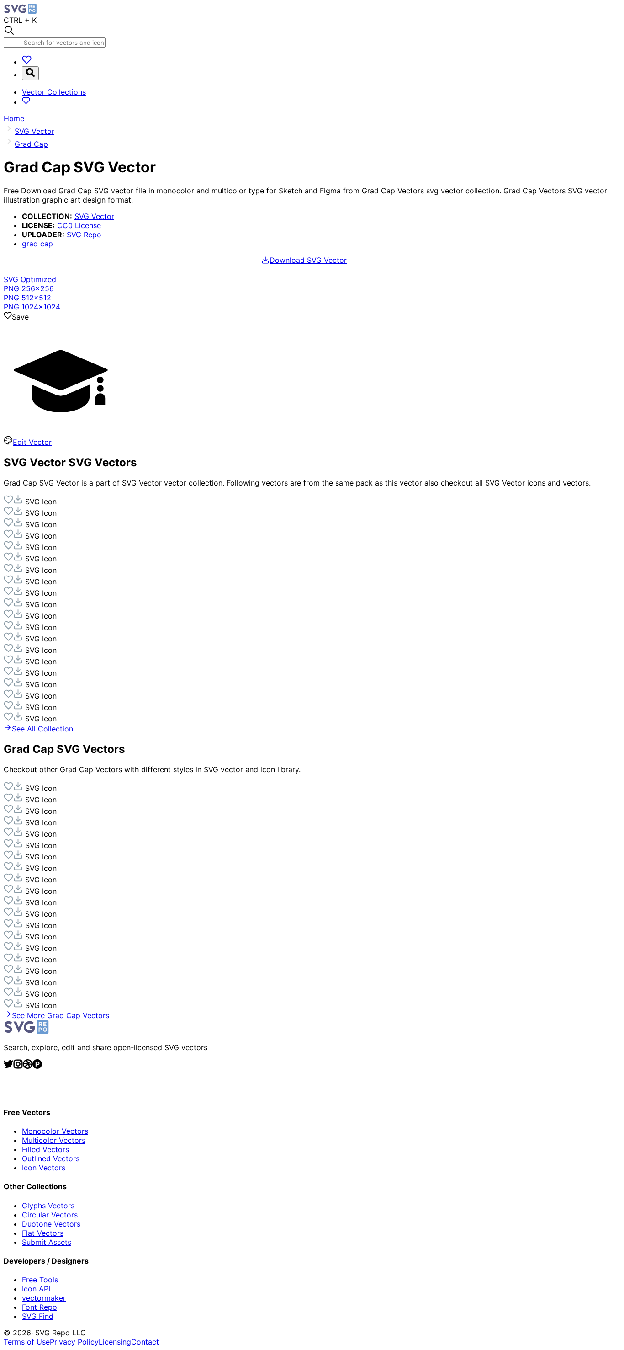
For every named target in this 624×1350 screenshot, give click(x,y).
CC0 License (79, 225)
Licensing (115, 1341)
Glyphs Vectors (48, 1205)
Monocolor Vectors (55, 1131)
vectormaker (44, 1297)
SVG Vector (94, 216)
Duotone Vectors (51, 1223)
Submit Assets (46, 1242)
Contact (145, 1341)
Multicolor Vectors (53, 1140)
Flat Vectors (42, 1233)
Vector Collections (54, 91)
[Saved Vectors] (27, 61)
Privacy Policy (74, 1341)
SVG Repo (84, 234)
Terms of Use (27, 1341)
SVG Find (37, 1316)
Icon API (36, 1288)
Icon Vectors (43, 1167)
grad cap (37, 243)
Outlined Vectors (50, 1158)
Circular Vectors (50, 1214)
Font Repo (39, 1307)
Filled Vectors (45, 1149)
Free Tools (40, 1279)
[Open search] (30, 73)
